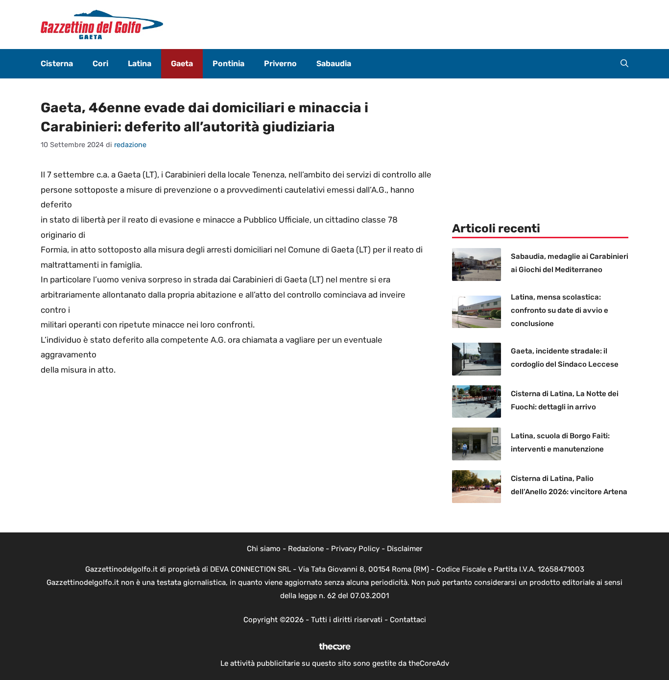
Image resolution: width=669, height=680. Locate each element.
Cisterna (57, 63)
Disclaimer (405, 548)
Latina (139, 63)
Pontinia (228, 63)
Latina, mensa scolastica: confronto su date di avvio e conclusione (559, 310)
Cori (100, 63)
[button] (624, 63)
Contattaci (408, 619)
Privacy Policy (355, 548)
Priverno (280, 63)
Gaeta (182, 63)
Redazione (306, 548)
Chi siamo (264, 548)
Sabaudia (333, 63)
